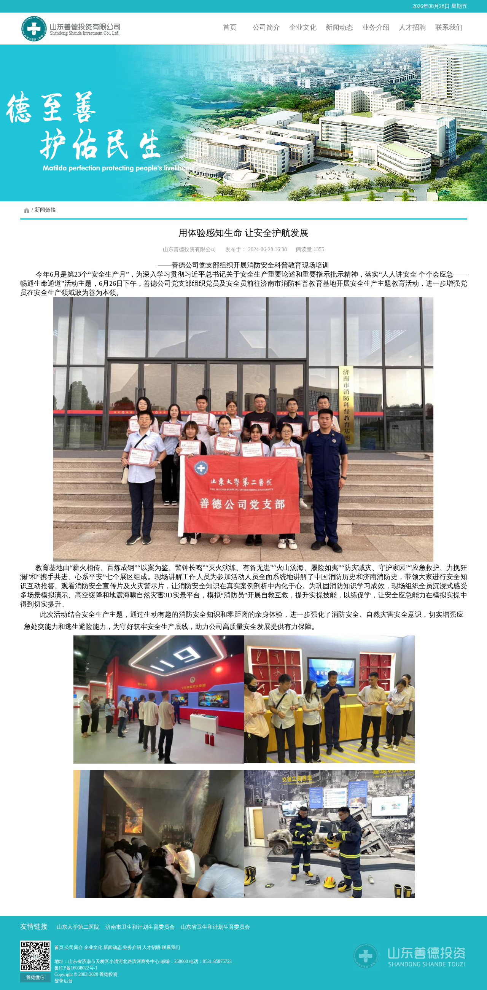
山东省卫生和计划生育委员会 (215, 927)
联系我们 (171, 947)
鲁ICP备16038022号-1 (75, 968)
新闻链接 (45, 210)
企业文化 (93, 947)
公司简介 (74, 947)
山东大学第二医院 (78, 927)
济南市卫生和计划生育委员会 (140, 927)
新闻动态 (113, 947)
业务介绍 (132, 947)
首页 (59, 947)
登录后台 (63, 981)
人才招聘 (152, 947)
